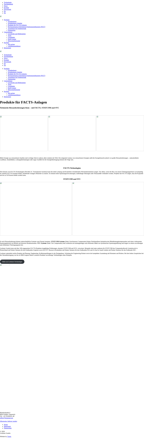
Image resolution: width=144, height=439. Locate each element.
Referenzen (7, 48)
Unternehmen (8, 32)
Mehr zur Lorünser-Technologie (12, 262)
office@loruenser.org (6, 418)
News (6, 6)
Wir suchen (11, 44)
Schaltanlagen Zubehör (15, 23)
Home (6, 424)
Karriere (6, 42)
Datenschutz (8, 428)
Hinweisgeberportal (14, 41)
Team (9, 35)
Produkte (7, 20)
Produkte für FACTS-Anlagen (17, 25)
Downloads (7, 9)
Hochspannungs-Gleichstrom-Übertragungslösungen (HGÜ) (26, 27)
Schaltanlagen (12, 21)
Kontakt (6, 7)
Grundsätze (11, 37)
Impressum (7, 426)
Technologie (8, 2)
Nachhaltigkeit (8, 4)
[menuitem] (5, 11)
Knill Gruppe (12, 39)
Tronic (9, 436)
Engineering (11, 30)
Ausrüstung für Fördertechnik (17, 28)
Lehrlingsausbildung (14, 46)
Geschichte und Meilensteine (17, 34)
